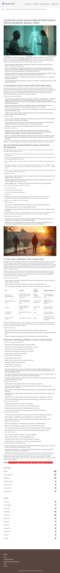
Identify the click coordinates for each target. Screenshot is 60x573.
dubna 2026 (30, 515)
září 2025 (30, 538)
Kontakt (5, 566)
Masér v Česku (54, 4)
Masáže (30, 471)
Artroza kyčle (28, 4)
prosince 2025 (30, 528)
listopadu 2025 (30, 531)
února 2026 (30, 521)
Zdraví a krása (30, 488)
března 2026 (30, 518)
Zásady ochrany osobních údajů (11, 561)
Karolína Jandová (52, 56)
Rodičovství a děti (30, 481)
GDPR (5, 563)
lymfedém (35, 462)
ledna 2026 (30, 525)
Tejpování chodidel (45, 4)
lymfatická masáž (13, 462)
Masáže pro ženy (30, 491)
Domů (2, 9)
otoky (40, 462)
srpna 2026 (30, 501)
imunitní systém (48, 462)
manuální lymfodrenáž (25, 462)
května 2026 (30, 511)
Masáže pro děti (30, 484)
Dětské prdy (36, 4)
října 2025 (30, 535)
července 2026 (30, 505)
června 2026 (30, 508)
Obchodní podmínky (9, 559)
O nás (5, 557)
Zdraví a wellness (30, 474)
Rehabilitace (30, 478)
